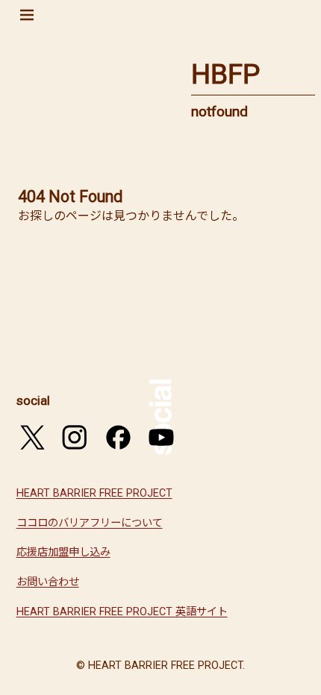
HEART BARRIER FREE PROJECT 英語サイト (122, 612)
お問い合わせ (47, 582)
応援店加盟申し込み (63, 552)
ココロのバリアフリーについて (89, 523)
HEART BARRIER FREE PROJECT (94, 493)
